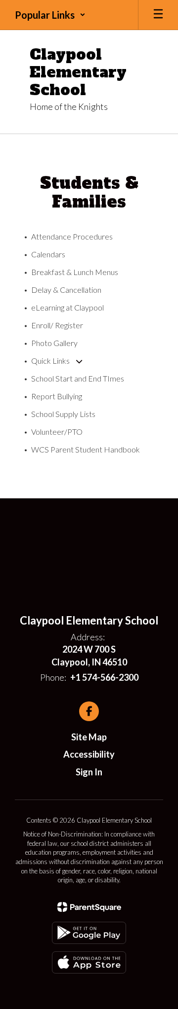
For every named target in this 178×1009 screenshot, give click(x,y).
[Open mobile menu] (158, 15)
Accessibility (89, 754)
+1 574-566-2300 (104, 677)
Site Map (89, 736)
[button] (50, 15)
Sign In (89, 771)
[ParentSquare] (89, 907)
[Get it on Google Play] (89, 933)
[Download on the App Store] (89, 962)
